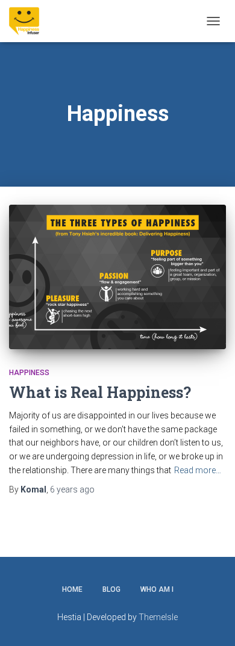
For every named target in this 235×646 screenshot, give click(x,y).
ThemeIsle (158, 617)
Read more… (197, 470)
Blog (111, 589)
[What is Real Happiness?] (117, 277)
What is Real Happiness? (100, 392)
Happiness (29, 372)
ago (72, 489)
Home (72, 589)
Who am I (157, 589)
